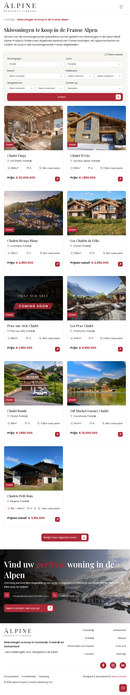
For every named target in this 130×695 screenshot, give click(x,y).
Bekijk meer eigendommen (60, 537)
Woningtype (14, 58)
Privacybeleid (11, 676)
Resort (10, 70)
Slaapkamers (14, 82)
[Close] (123, 638)
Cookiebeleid (28, 676)
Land (68, 58)
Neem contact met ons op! (23, 608)
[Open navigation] (121, 7)
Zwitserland (119, 630)
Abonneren (79, 684)
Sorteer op (72, 82)
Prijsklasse (71, 70)
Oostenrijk (88, 630)
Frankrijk (9, 19)
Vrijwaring (44, 676)
